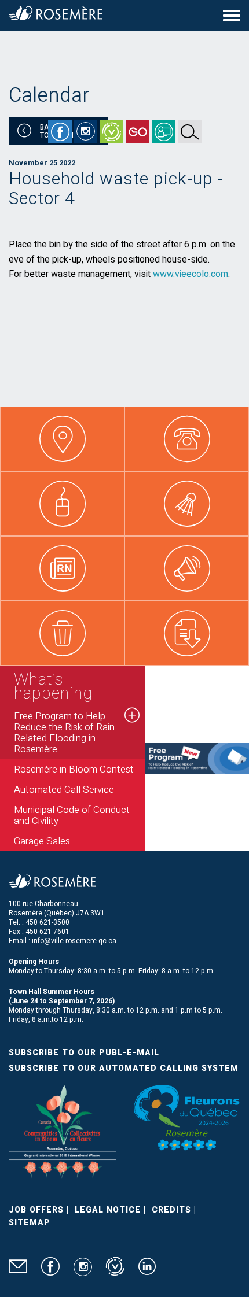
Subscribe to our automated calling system (124, 1068)
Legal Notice (108, 1210)
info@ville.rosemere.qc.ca (74, 941)
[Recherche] (190, 131)
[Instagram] (85, 131)
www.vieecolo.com (190, 274)
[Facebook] (60, 131)
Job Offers (36, 1210)
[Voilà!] (111, 131)
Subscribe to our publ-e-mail (84, 1053)
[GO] (137, 131)
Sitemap (29, 1223)
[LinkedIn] (147, 1271)
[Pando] (163, 131)
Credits (171, 1210)
